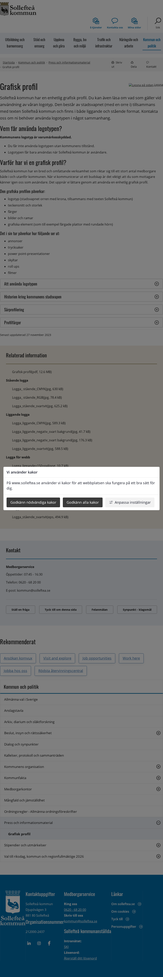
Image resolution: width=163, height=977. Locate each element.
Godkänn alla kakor (83, 502)
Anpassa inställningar (133, 502)
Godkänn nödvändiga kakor (33, 502)
